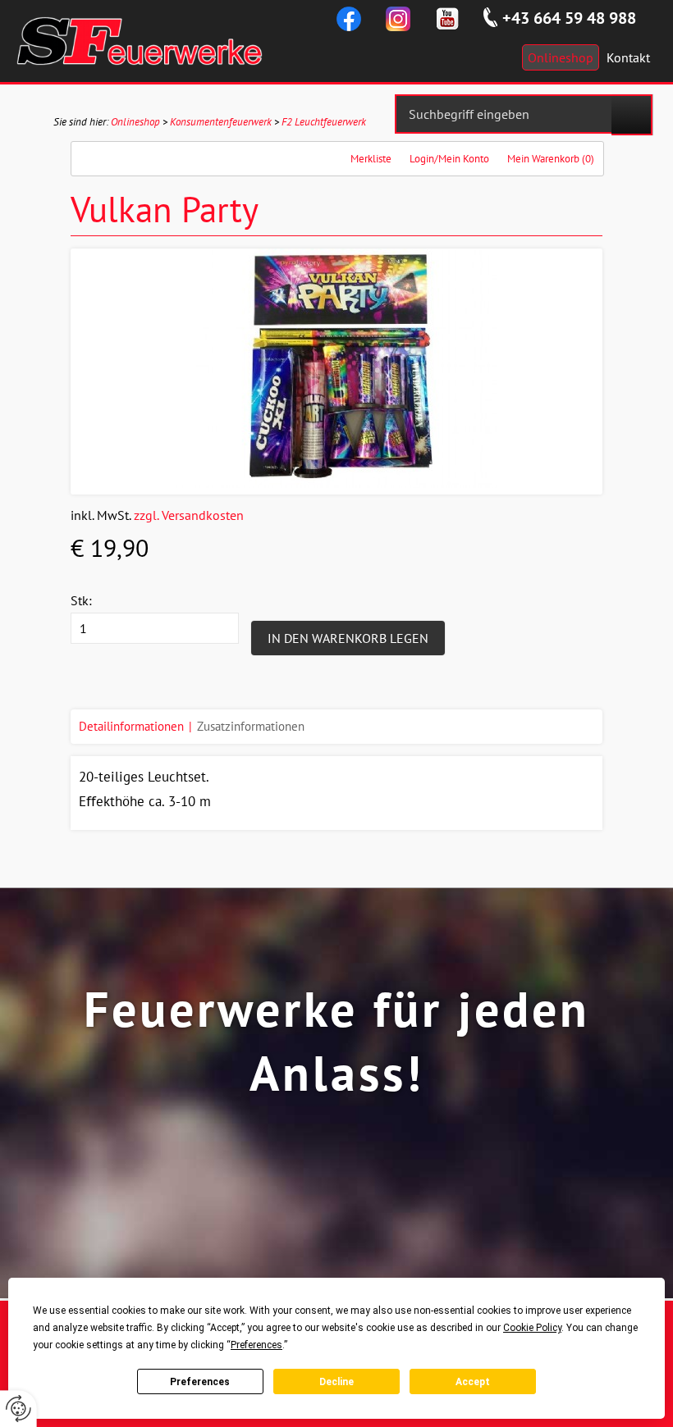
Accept (473, 1382)
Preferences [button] (256, 1345)
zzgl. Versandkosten (189, 515)
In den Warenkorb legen (348, 638)
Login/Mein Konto (449, 159)
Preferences (200, 1382)
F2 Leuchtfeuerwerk (324, 122)
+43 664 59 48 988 (569, 18)
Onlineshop (135, 122)
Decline (336, 1382)
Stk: (81, 600)
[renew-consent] (18, 1408)
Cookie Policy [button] (532, 1328)
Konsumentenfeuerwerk (221, 122)
